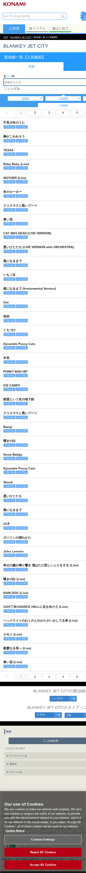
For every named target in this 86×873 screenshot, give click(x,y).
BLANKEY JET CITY (21, 37)
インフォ (39, 28)
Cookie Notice (15, 830)
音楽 (16, 28)
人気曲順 (63, 98)
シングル (14, 88)
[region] (43, 832)
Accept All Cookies (43, 864)
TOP (5, 37)
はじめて (62, 28)
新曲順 (25, 98)
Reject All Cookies (43, 852)
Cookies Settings (43, 839)
